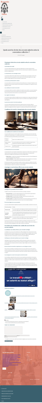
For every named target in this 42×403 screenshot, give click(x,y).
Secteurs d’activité (5, 41)
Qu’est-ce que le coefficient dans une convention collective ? (15, 322)
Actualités (5, 21)
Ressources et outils (6, 26)
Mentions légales (29, 359)
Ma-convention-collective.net (7, 379)
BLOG (4, 368)
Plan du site (28, 360)
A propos (28, 357)
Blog (4, 29)
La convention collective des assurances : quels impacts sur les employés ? (17, 321)
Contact (28, 356)
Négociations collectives (6, 38)
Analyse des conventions (7, 23)
